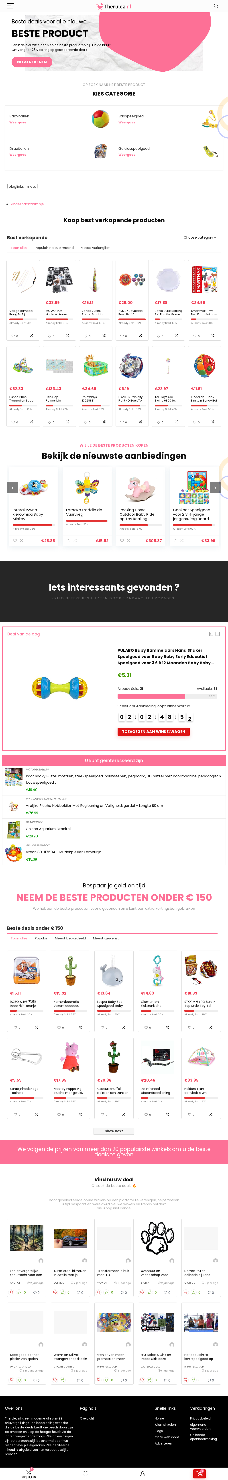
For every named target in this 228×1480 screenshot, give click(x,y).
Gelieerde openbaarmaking (203, 1437)
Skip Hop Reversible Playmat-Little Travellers (55, 402)
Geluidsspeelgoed (38, 845)
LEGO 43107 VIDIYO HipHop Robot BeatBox (190, 514)
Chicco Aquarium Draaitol (48, 828)
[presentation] (12, 487)
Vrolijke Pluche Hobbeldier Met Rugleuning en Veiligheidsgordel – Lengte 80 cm (94, 805)
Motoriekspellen (37, 769)
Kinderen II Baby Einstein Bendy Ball (204, 399)
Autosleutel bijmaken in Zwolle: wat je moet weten (70, 1275)
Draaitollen (34, 822)
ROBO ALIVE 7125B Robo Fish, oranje (23, 1003)
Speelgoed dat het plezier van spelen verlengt (24, 1359)
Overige (15, 1282)
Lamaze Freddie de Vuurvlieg (31, 512)
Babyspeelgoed (107, 1366)
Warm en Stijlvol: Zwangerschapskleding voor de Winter (70, 1359)
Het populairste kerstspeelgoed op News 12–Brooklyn (198, 1359)
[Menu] (10, 6)
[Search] (216, 6)
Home (159, 1418)
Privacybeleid (200, 1418)
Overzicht (87, 1418)
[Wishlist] (85, 1474)
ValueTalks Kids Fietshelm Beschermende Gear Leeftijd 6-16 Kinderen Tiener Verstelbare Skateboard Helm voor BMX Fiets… (169, 656)
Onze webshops (167, 1437)
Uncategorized (20, 1366)
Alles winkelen (165, 1424)
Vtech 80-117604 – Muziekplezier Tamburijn (63, 852)
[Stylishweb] (41, 1261)
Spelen (145, 1282)
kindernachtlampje (27, 204)
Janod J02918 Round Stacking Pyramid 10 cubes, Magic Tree (95, 316)
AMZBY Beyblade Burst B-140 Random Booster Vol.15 (130, 316)
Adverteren (163, 1443)
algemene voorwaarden (200, 1426)
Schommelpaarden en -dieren (46, 799)
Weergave (17, 122)
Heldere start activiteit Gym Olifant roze (195, 1093)
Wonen (102, 1282)
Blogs (159, 1431)
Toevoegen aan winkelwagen (156, 731)
